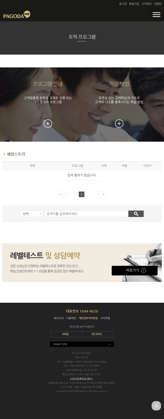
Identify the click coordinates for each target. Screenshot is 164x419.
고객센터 (146, 3)
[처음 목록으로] (61, 194)
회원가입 (134, 3)
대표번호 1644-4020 (82, 311)
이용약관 (71, 318)
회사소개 (58, 318)
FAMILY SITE (60, 344)
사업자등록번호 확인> (81, 378)
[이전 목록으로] (66, 194)
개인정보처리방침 (88, 318)
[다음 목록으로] (98, 194)
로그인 (123, 3)
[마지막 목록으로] (103, 194)
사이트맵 (105, 318)
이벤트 (157, 3)
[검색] (136, 214)
